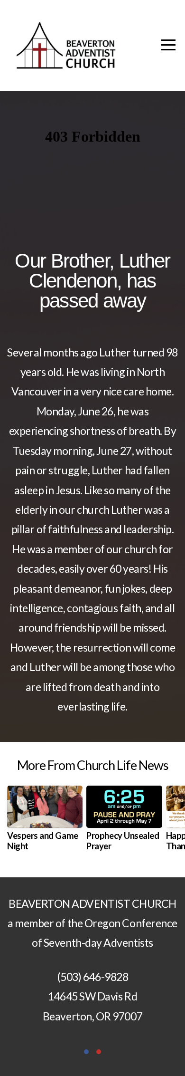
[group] (45, 822)
